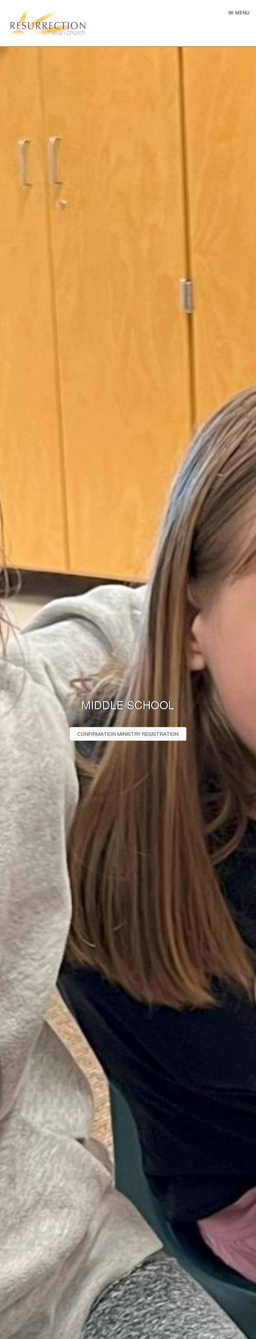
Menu (242, 13)
